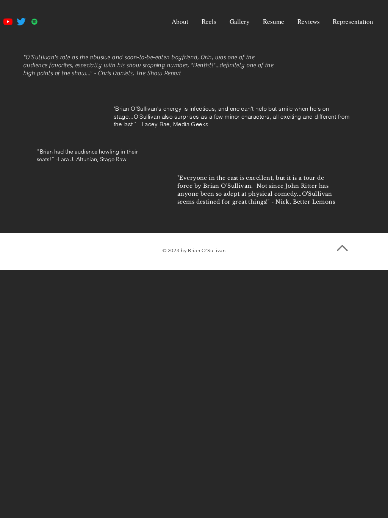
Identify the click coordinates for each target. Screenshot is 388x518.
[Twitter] (21, 21)
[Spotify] (34, 21)
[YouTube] (8, 21)
